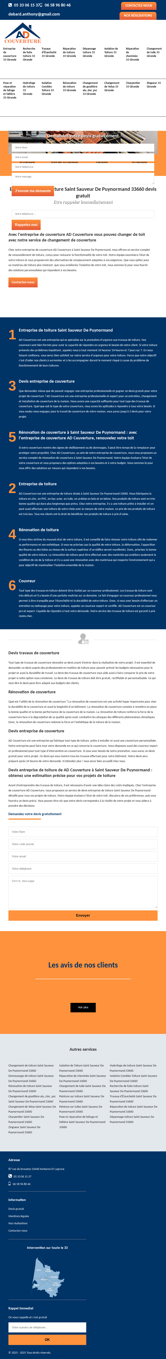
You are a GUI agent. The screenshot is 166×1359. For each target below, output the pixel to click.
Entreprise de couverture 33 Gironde (9, 54)
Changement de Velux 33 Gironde (112, 87)
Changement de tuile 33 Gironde (154, 52)
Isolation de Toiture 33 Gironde (111, 52)
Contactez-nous (138, 6)
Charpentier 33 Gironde (133, 85)
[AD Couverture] (22, 32)
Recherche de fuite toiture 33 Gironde (29, 54)
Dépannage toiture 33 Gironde (89, 52)
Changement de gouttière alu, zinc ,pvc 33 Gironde (90, 89)
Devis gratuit (16, 1209)
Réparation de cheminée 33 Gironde (132, 54)
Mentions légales (18, 1216)
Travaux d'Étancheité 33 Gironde (49, 52)
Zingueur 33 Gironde (154, 85)
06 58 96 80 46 (58, 5)
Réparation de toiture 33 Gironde (69, 52)
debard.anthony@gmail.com (34, 14)
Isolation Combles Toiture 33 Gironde (48, 89)
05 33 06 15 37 (27, 5)
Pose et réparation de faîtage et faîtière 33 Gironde (9, 90)
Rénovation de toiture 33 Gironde (69, 87)
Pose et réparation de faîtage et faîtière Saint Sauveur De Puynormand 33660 (82, 1122)
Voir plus (83, 1007)
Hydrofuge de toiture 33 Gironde (29, 89)
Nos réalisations (138, 15)
